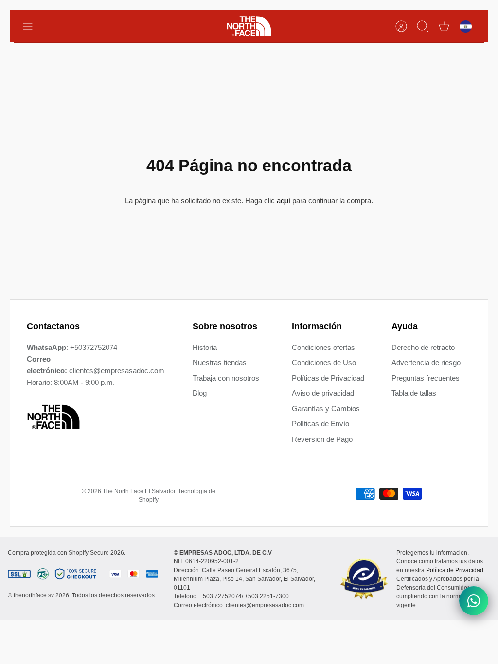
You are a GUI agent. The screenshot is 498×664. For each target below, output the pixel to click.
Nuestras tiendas (220, 362)
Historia (205, 347)
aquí (283, 200)
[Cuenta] (401, 26)
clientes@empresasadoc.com (116, 371)
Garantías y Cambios (326, 408)
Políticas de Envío (320, 423)
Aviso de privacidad (323, 393)
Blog (200, 393)
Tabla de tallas (413, 393)
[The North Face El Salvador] (249, 26)
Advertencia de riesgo (426, 362)
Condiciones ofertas (323, 347)
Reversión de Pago (322, 439)
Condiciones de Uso (324, 362)
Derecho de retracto (423, 347)
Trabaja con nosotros (226, 378)
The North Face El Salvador (139, 491)
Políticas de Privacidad (328, 378)
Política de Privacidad (454, 570)
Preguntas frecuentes (425, 378)
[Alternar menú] (32, 26)
